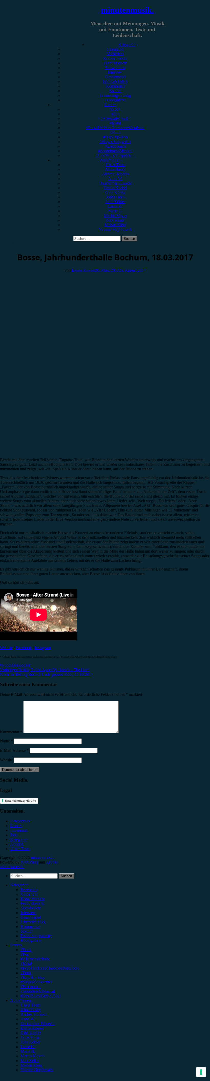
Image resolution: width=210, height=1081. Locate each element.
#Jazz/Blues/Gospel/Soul (115, 155)
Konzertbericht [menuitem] (32, 899)
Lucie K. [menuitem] (27, 1047)
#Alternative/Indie (115, 118)
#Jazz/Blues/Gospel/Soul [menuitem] (40, 996)
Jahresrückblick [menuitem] (33, 922)
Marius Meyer (115, 215)
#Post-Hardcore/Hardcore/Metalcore (115, 128)
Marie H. (115, 211)
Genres (110, 104)
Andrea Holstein (115, 174)
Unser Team (115, 165)
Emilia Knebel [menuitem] (32, 1028)
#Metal (115, 123)
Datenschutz (20, 821)
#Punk (115, 132)
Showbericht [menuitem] (30, 908)
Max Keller (115, 220)
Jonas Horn (115, 197)
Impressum (19, 830)
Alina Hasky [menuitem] (30, 1010)
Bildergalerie (115, 100)
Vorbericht (115, 54)
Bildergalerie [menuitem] (30, 940)
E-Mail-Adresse (14, 750)
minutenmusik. (127, 10)
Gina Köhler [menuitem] (30, 1033)
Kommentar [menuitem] (30, 926)
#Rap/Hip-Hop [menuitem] (32, 977)
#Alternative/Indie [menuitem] (35, 959)
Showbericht (115, 67)
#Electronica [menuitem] (30, 986)
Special (115, 91)
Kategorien (127, 44)
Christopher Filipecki (115, 183)
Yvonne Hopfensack (115, 229)
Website (6, 648)
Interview (115, 72)
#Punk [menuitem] (25, 973)
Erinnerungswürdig (115, 95)
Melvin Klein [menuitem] (31, 1065)
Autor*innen (110, 160)
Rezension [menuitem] (28, 889)
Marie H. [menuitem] (27, 1051)
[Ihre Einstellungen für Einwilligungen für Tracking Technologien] (201, 1072)
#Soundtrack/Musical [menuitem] (37, 991)
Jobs (13, 835)
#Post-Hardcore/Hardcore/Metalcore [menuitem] (49, 968)
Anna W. (115, 178)
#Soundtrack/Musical (115, 151)
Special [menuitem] (26, 931)
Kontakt (16, 844)
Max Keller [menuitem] (29, 1060)
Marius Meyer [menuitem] (31, 1056)
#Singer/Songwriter (115, 141)
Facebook (24, 648)
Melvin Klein (115, 225)
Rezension (115, 49)
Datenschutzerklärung (20, 800)
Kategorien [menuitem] (19, 885)
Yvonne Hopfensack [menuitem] (37, 1070)
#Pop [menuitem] (24, 954)
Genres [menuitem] (16, 945)
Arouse (52, 862)
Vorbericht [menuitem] (28, 894)
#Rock (115, 109)
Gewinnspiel (115, 77)
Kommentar (115, 86)
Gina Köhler (115, 192)
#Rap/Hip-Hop (115, 137)
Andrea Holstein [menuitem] (33, 1014)
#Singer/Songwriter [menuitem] (36, 982)
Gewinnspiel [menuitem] (30, 917)
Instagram (43, 648)
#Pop (115, 114)
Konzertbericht (115, 58)
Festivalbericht (115, 63)
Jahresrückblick (115, 81)
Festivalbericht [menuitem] (32, 903)
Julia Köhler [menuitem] (30, 1042)
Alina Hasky (115, 169)
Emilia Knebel (115, 188)
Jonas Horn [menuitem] (29, 1037)
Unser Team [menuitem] (30, 1005)
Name (6, 741)
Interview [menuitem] (28, 913)
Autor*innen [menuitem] (20, 1000)
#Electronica (115, 146)
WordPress (29, 862)
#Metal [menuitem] (26, 963)
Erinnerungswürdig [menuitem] (36, 936)
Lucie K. (115, 206)
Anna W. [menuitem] (27, 1019)
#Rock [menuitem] (25, 949)
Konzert (24, 665)
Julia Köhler (115, 202)
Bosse (13, 665)
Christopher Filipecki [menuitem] (37, 1023)
